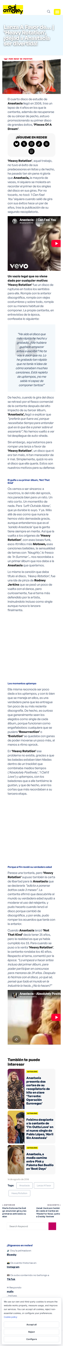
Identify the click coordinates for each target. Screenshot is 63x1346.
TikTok (11, 1279)
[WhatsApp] (31, 151)
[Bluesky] (16, 144)
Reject (31, 1332)
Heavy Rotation (19, 1193)
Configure (31, 1339)
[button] (57, 12)
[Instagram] (31, 144)
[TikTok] (39, 144)
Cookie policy (10, 1317)
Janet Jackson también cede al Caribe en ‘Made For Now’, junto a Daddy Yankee (48, 1212)
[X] (24, 144)
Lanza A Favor (44, 1185)
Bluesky (11, 1254)
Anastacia (24, 1185)
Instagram (13, 1267)
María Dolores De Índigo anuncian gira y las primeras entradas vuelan (14, 1212)
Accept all (31, 1324)
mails (10, 1291)
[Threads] (46, 144)
